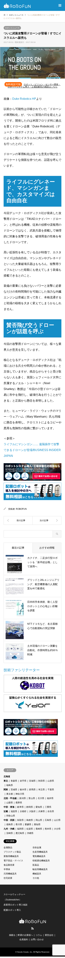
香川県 (19, 824)
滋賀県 (14, 811)
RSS (32, 928)
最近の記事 (18, 547)
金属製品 (8, 847)
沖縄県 (30, 833)
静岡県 (29, 807)
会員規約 (23, 939)
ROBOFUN (21, 509)
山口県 (57, 820)
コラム (39, 935)
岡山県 (39, 820)
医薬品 (35, 865)
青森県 (14, 781)
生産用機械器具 (40, 852)
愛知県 (39, 807)
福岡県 (20, 829)
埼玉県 (41, 789)
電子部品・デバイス (13, 860)
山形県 (50, 781)
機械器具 (36, 873)
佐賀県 (29, 829)
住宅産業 (8, 878)
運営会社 (49, 935)
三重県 (48, 807)
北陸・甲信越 (10, 798)
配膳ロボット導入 (12, 910)
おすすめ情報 (47, 547)
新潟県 (22, 798)
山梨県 (9, 802)
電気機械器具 (39, 856)
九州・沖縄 (9, 829)
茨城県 (14, 789)
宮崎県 (9, 833)
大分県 (57, 829)
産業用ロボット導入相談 (15, 904)
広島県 (48, 820)
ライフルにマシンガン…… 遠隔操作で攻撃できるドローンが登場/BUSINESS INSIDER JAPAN (32, 450)
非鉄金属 (36, 847)
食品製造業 (9, 865)
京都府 (23, 811)
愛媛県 (28, 824)
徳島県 (9, 824)
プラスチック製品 (12, 852)
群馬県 (32, 789)
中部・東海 (9, 807)
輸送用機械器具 (40, 869)
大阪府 (32, 811)
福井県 (50, 798)
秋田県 (41, 781)
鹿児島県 (20, 833)
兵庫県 (41, 811)
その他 (35, 878)
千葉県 (50, 789)
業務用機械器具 (11, 856)
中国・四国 (9, 820)
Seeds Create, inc (24, 952)
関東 (6, 789)
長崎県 (39, 829)
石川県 (41, 798)
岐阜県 (20, 807)
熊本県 (48, 829)
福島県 (9, 785)
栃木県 (23, 789)
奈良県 (50, 811)
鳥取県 (20, 820)
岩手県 (23, 781)
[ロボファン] (17, 5)
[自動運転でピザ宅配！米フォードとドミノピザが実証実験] (18, 520)
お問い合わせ (37, 939)
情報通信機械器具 (41, 860)
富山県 (32, 798)
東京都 (9, 794)
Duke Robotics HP (24, 98)
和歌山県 (10, 815)
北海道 (7, 776)
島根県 (29, 820)
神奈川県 (20, 794)
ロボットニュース (12, 28)
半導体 (7, 869)
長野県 (19, 802)
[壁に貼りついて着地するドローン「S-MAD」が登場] (46, 520)
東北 (6, 781)
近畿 (6, 811)
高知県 (37, 824)
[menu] (59, 5)
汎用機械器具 (10, 873)
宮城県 (32, 781)
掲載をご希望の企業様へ (21, 935)
